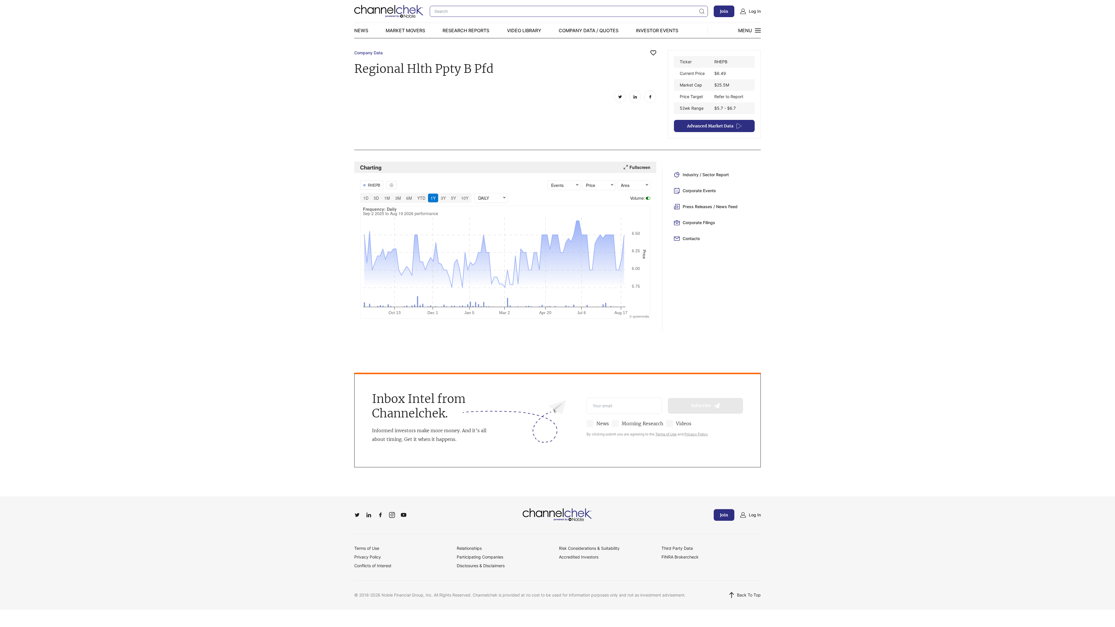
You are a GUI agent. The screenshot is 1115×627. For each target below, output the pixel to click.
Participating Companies (480, 556)
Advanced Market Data (710, 126)
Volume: (637, 198)
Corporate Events (699, 190)
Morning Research (642, 423)
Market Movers (405, 30)
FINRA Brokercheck (680, 556)
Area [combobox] (625, 185)
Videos (683, 423)
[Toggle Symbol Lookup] (391, 185)
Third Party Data (677, 548)
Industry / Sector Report (706, 174)
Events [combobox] (557, 185)
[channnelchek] (389, 11)
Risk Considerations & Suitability (589, 548)
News (361, 30)
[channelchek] (557, 515)
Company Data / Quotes (588, 30)
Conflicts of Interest (372, 565)
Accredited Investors (578, 556)
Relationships (469, 548)
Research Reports (466, 30)
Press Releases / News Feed (710, 206)
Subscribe (701, 405)
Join (724, 11)
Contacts (691, 238)
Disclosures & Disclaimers (481, 565)
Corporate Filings (699, 222)
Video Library (524, 30)
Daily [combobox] (483, 198)
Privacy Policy (696, 434)
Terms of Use (666, 434)
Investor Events (657, 30)
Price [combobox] (590, 185)
